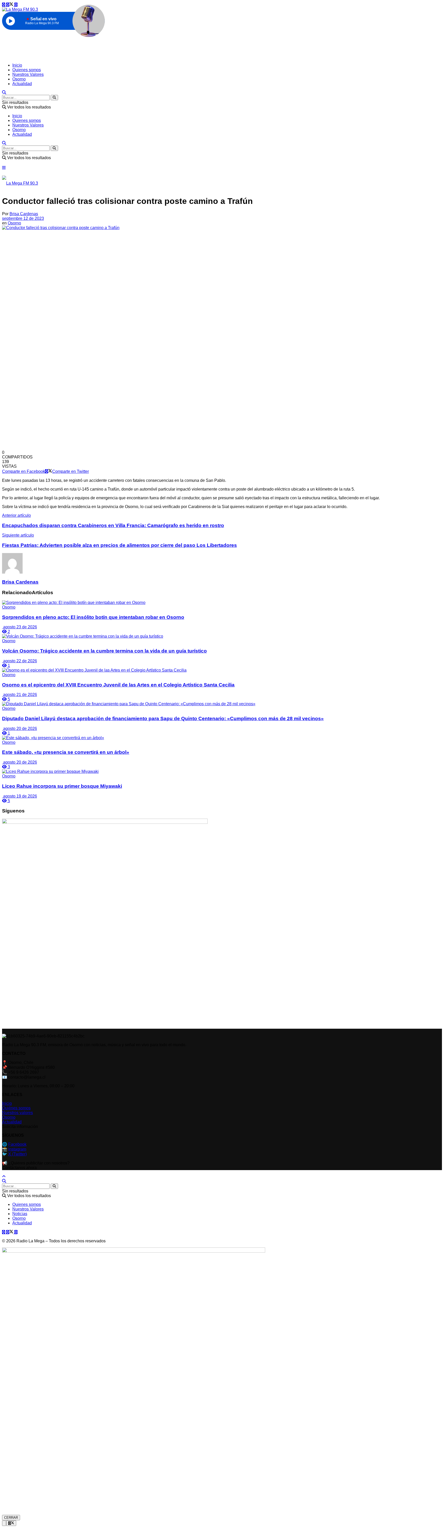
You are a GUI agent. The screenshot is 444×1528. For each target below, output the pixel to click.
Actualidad (22, 84)
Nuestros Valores (28, 74)
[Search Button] (54, 97)
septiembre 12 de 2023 (23, 218)
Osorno (19, 79)
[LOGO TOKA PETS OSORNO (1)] (105, 822)
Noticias (19, 1213)
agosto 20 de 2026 (19, 728)
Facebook (17, 1144)
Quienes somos (26, 70)
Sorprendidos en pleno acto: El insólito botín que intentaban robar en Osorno (93, 617)
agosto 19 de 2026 (19, 796)
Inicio (17, 65)
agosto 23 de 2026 (19, 627)
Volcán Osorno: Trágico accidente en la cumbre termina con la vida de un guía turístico (104, 651)
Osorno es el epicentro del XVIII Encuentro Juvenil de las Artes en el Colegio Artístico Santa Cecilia (118, 685)
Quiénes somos (16, 1108)
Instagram (17, 1149)
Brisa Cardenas (24, 214)
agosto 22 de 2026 (19, 661)
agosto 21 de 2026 (19, 694)
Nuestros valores (17, 1112)
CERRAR (11, 1518)
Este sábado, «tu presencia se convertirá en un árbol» (65, 752)
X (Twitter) (17, 1154)
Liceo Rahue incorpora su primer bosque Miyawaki (62, 786)
